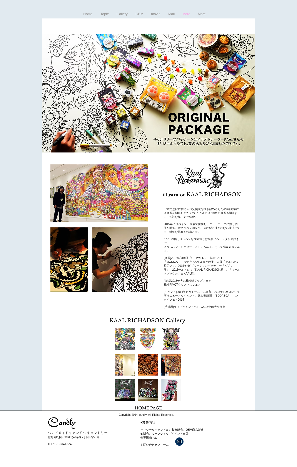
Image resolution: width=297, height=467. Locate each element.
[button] (125, 339)
